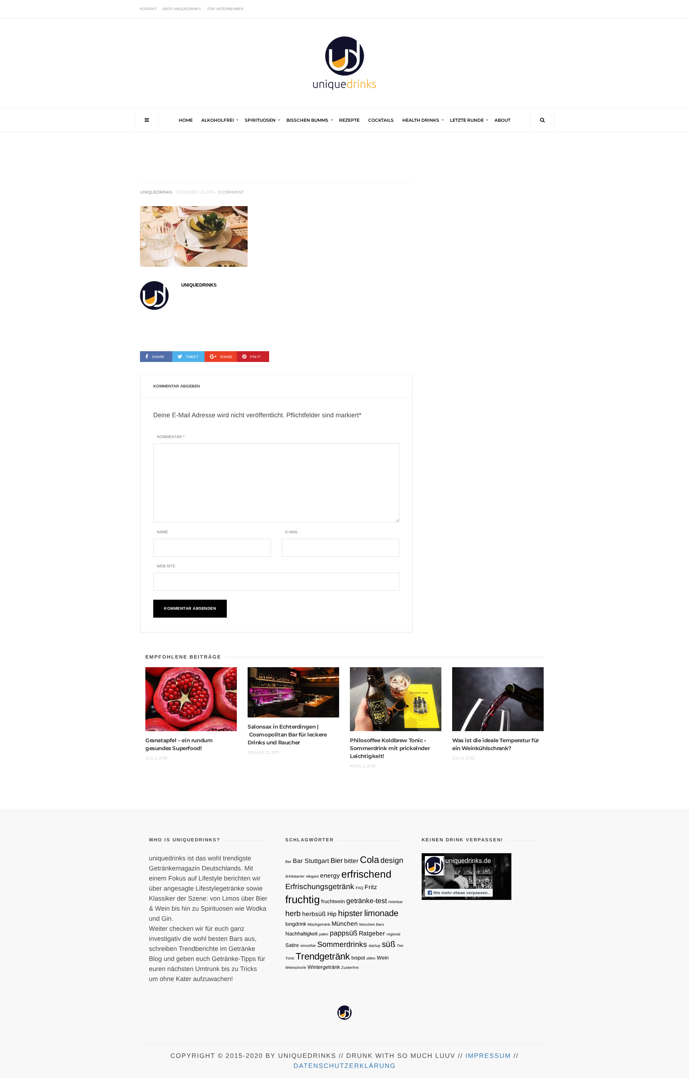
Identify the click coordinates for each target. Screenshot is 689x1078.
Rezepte (349, 120)
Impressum (488, 1055)
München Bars (371, 924)
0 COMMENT (231, 192)
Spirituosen (260, 120)
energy (330, 875)
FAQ (359, 888)
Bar (288, 861)
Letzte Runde (467, 120)
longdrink (295, 924)
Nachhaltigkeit (301, 934)
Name (162, 532)
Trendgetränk (323, 956)
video (370, 958)
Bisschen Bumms (307, 120)
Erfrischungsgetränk (319, 886)
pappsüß (343, 933)
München (345, 923)
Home (186, 120)
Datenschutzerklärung (345, 1065)
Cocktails (381, 120)
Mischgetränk (319, 924)
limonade (381, 913)
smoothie (308, 945)
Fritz (371, 887)
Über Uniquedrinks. (182, 9)
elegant (312, 876)
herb (293, 913)
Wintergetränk (324, 967)
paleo (323, 934)
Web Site (166, 566)
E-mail (291, 532)
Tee (400, 945)
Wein (383, 958)
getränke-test (366, 901)
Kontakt (148, 9)
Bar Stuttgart (311, 860)
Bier (337, 860)
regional (393, 934)
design (391, 860)
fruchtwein (333, 901)
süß (388, 944)
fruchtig (302, 899)
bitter (351, 860)
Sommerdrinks (342, 944)
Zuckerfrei (349, 967)
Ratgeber (372, 933)
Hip (332, 913)
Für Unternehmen (225, 9)
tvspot (358, 958)
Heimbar (395, 902)
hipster (350, 913)
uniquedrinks (156, 192)
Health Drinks (420, 120)
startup (374, 945)
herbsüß (314, 913)
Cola (369, 859)
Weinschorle (295, 967)
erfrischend (366, 874)
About (502, 120)
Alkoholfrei (217, 120)
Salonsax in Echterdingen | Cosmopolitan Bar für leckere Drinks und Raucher (287, 734)
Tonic (289, 958)
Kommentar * (170, 437)
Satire (292, 945)
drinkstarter (295, 876)
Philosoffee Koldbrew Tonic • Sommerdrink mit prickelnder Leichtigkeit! (390, 748)
